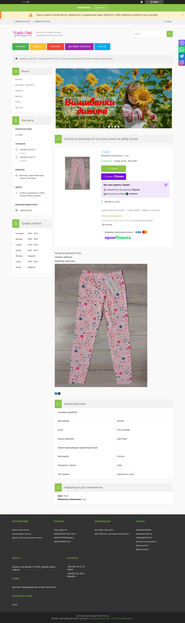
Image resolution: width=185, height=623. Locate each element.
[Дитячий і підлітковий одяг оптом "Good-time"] (22, 37)
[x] (59, 394)
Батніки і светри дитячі (146, 542)
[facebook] (56, 394)
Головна (20, 47)
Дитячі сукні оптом (20, 530)
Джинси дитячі (142, 549)
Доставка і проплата (79, 47)
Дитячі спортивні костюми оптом (27, 538)
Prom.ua (106, 616)
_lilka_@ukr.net (60, 530)
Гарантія (19, 91)
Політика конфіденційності (122, 619)
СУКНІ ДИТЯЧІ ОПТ (144, 538)
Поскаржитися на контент (100, 619)
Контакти (55, 47)
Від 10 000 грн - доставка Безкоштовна (112, 534)
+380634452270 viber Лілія (64, 534)
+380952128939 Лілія (62, 542)
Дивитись (100, 8)
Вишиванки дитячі (144, 534)
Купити (115, 169)
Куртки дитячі (142, 546)
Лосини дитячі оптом (49, 59)
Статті (18, 102)
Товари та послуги (28, 59)
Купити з (110, 177)
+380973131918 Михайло (63, 538)
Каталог (38, 47)
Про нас (102, 47)
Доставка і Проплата (104, 530)
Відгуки (18, 96)
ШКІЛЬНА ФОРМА (143, 530)
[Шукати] (170, 34)
